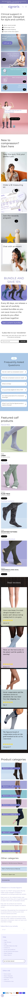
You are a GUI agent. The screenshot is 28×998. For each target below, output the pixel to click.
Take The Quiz (7, 942)
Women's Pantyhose (10, 795)
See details (4, 460)
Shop (5, 940)
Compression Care (9, 981)
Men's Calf (6, 832)
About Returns (8, 955)
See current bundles (11, 323)
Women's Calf (8, 768)
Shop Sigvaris (15, 995)
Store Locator (7, 974)
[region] (14, 2)
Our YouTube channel (9, 961)
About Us (6, 979)
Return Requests (8, 975)
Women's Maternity (10, 805)
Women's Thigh (8, 786)
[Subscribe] (23, 929)
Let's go (6, 43)
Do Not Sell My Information (11, 951)
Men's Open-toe (8, 851)
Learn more (14, 118)
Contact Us (7, 947)
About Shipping (8, 953)
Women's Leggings (10, 814)
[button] (2, 6)
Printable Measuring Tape (10, 945)
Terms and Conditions (9, 949)
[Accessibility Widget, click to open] (2, 995)
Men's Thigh (7, 841)
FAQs (5, 944)
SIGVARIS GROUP (8, 977)
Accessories (6, 880)
